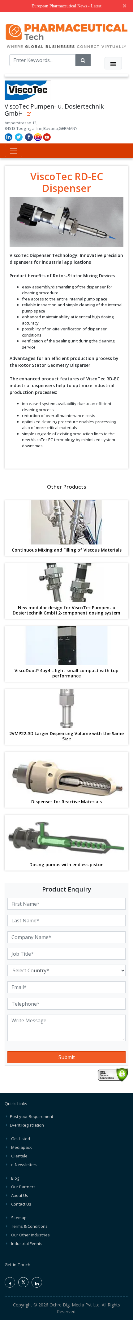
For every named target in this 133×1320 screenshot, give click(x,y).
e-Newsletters (24, 1164)
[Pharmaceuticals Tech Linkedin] (37, 1282)
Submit (66, 1057)
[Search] (83, 60)
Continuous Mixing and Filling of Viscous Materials (67, 550)
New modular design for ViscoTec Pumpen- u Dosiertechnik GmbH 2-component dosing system (66, 610)
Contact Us (21, 1204)
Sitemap (19, 1217)
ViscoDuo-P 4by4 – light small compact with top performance (66, 673)
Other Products (66, 486)
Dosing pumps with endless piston (66, 864)
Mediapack (21, 1147)
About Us (19, 1195)
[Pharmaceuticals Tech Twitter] (23, 1286)
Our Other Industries (30, 1235)
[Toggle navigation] (113, 63)
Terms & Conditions (29, 1226)
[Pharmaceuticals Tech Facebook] (10, 1282)
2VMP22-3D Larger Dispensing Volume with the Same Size (66, 736)
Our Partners (23, 1187)
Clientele (19, 1156)
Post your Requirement (31, 1116)
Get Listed (20, 1138)
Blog (15, 1178)
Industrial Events (26, 1243)
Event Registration (27, 1125)
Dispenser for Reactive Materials (66, 802)
